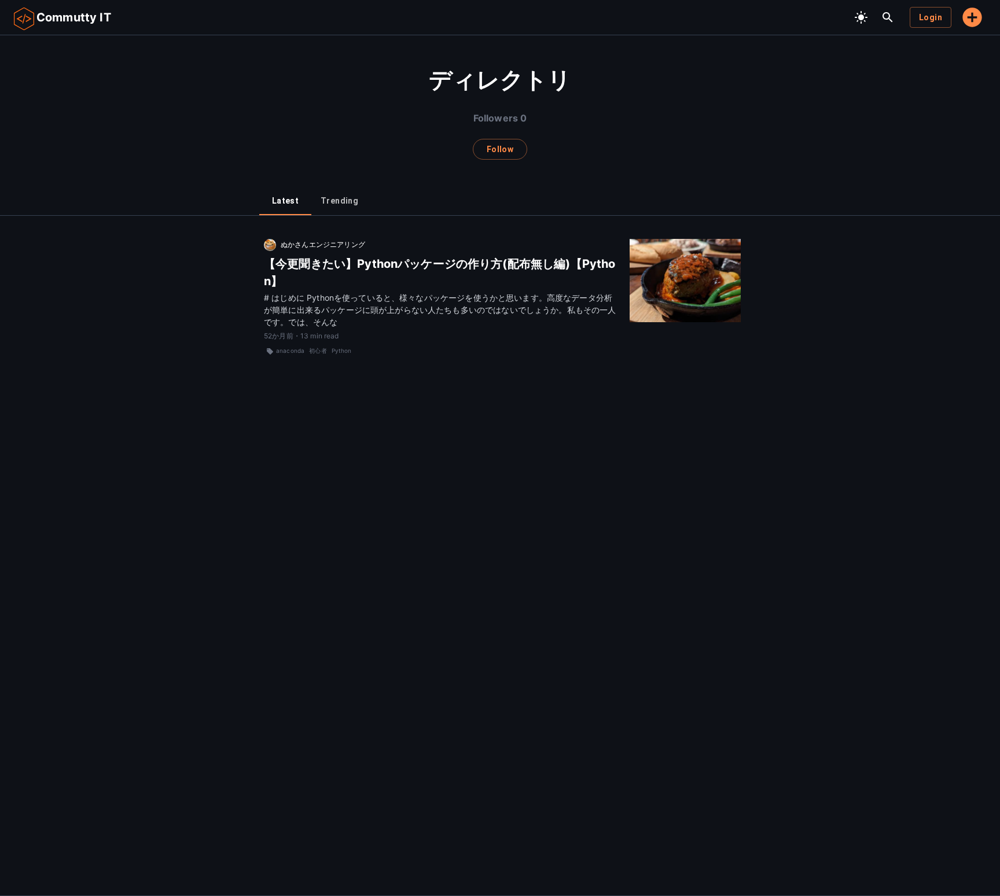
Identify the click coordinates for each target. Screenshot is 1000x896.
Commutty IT (73, 17)
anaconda (290, 350)
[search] (887, 17)
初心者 (317, 350)
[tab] (285, 201)
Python (342, 350)
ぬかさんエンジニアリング (323, 244)
